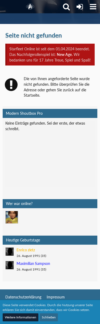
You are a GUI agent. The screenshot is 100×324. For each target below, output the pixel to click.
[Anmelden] (79, 6)
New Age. (65, 54)
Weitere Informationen (20, 317)
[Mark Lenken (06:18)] (11, 217)
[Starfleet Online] (30, 6)
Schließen (49, 317)
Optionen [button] (83, 127)
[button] (93, 6)
